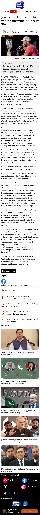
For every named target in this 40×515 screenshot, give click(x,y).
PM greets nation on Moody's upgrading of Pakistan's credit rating (18, 411)
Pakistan (28, 11)
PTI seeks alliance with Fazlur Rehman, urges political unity (19, 470)
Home (7, 11)
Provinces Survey (30, 511)
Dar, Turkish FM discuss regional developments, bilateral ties (14, 382)
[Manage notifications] (4, 511)
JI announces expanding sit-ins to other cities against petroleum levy (19, 441)
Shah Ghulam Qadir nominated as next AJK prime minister (18, 353)
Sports (4, 275)
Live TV (20, 11)
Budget (13, 11)
